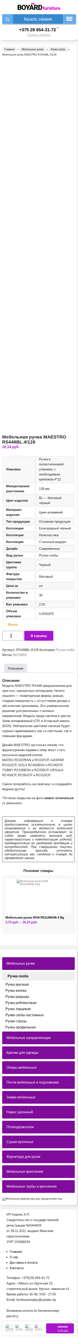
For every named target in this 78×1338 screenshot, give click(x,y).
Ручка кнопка (15, 990)
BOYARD (20, 655)
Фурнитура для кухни (23, 1157)
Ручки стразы (16, 1021)
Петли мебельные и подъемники (32, 1082)
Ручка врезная (17, 984)
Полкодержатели (20, 1127)
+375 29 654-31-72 (37, 29)
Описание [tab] (15, 668)
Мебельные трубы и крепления (31, 1186)
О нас (14, 1257)
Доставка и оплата (23, 1262)
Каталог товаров (38, 19)
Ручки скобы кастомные (24, 1015)
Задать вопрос (39, 35)
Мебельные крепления (24, 1171)
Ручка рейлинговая (20, 1003)
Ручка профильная (20, 1027)
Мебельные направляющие (28, 1038)
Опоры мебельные (21, 1067)
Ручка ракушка (17, 997)
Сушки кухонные (19, 1142)
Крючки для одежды (22, 1052)
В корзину (39, 636)
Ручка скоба (58, 49)
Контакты (17, 1268)
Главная (9, 49)
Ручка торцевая (18, 1009)
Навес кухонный (19, 1112)
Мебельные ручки (33, 49)
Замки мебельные (21, 1097)
